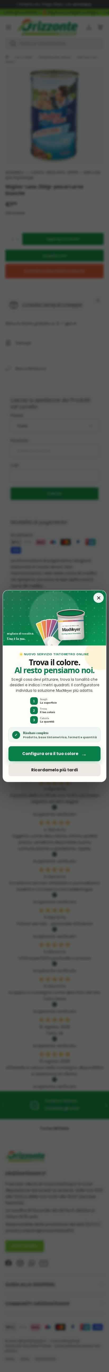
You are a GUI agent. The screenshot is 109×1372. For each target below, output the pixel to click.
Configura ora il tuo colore (54, 754)
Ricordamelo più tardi (54, 770)
